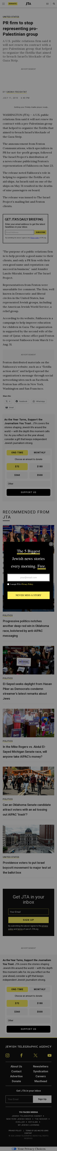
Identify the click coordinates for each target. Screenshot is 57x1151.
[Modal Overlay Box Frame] (28, 575)
